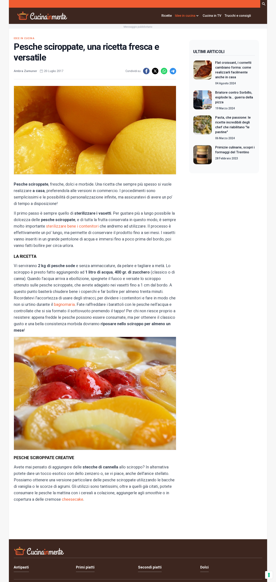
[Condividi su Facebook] (146, 71)
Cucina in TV (212, 16)
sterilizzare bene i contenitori (72, 226)
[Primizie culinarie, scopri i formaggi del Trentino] (202, 154)
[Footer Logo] (138, 552)
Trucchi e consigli (237, 16)
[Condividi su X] (155, 71)
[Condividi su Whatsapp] (164, 71)
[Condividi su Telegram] (173, 71)
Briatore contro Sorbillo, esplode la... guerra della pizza (234, 97)
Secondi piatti (150, 567)
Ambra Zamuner (25, 71)
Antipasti (21, 567)
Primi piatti (85, 567)
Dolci (204, 567)
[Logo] (42, 15)
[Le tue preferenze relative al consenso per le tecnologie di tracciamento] (269, 575)
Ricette (166, 16)
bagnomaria (64, 304)
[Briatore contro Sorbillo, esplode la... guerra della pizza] (202, 100)
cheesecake (72, 499)
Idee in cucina (24, 38)
